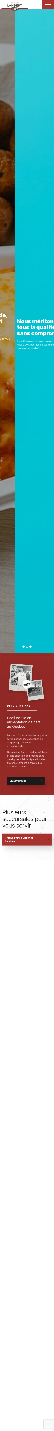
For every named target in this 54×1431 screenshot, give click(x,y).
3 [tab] (30, 647)
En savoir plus (18, 780)
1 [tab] (23, 647)
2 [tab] (27, 647)
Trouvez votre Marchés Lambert (19, 839)
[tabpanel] (27, 331)
